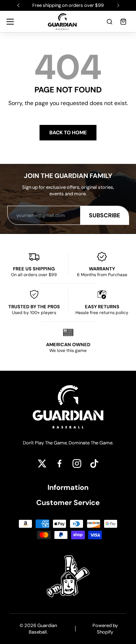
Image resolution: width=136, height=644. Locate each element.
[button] (109, 22)
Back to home (68, 132)
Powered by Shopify (105, 628)
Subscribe (104, 215)
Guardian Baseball (43, 628)
